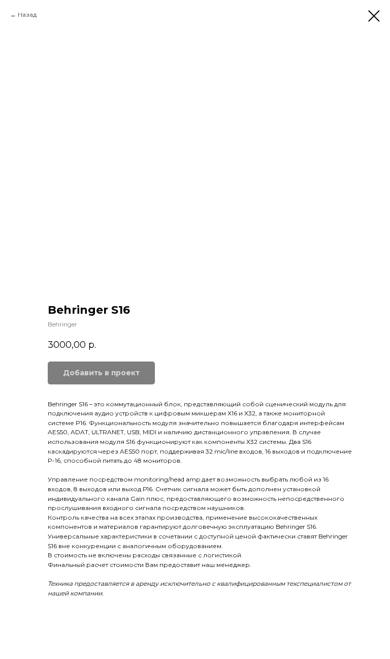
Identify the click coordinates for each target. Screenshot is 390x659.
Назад (27, 14)
